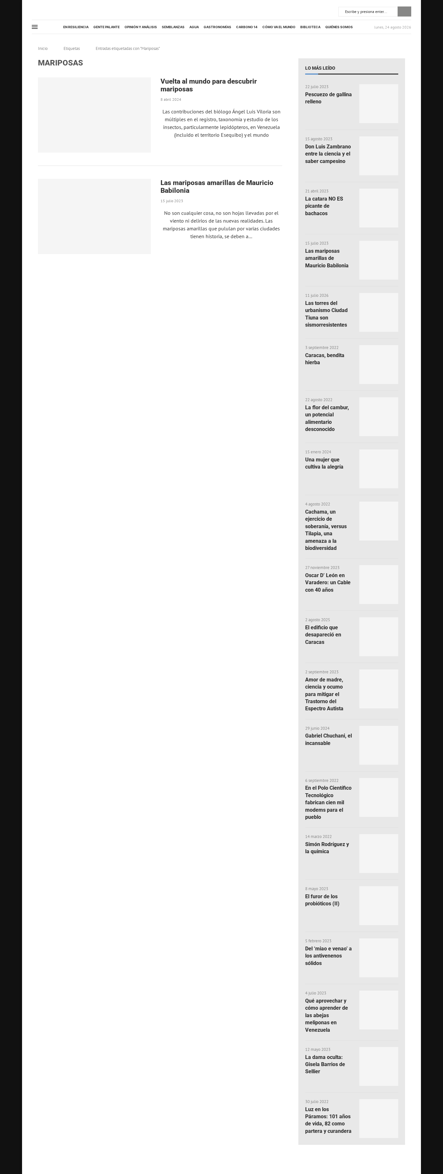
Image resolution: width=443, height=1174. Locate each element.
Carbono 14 (246, 27)
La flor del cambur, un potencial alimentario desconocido (327, 418)
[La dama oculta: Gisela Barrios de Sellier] (378, 1066)
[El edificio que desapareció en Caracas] (378, 636)
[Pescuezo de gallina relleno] (378, 103)
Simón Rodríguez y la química (327, 847)
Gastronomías (217, 27)
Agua (194, 27)
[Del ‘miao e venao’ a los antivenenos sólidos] (378, 957)
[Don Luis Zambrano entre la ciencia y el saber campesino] (378, 155)
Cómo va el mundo (278, 27)
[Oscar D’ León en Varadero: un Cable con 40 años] (378, 584)
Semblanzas (173, 27)
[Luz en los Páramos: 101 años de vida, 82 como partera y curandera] (378, 1118)
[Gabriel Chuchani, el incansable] (378, 745)
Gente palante (106, 27)
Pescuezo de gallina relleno (328, 98)
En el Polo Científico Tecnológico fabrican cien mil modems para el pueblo (328, 802)
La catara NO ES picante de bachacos (324, 206)
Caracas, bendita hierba (324, 359)
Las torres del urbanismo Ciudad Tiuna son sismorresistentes (326, 314)
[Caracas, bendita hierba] (378, 364)
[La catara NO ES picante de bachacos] (378, 208)
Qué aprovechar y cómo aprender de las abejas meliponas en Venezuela (326, 1015)
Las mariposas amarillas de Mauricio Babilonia (327, 258)
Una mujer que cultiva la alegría (324, 463)
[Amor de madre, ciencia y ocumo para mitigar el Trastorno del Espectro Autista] (378, 688)
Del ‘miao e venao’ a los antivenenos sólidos (328, 956)
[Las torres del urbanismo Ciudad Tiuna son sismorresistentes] (378, 312)
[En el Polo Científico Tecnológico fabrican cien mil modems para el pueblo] (378, 797)
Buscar (404, 11)
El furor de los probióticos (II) (322, 900)
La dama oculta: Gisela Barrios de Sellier (325, 1064)
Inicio (43, 48)
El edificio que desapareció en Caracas (323, 634)
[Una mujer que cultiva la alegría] (378, 468)
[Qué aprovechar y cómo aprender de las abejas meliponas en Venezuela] (378, 1010)
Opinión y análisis (141, 27)
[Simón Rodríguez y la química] (378, 853)
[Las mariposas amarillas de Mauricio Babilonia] (94, 216)
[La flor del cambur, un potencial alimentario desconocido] (378, 416)
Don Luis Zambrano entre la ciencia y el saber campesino (328, 154)
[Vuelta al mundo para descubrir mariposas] (94, 115)
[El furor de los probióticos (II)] (378, 905)
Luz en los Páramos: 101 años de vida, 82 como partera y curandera (328, 1120)
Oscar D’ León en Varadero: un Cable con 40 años (328, 582)
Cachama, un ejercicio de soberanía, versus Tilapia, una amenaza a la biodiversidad (326, 530)
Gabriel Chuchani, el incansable (328, 739)
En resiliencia (76, 27)
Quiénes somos (339, 27)
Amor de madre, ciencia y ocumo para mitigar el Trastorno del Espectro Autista (324, 694)
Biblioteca (310, 27)
